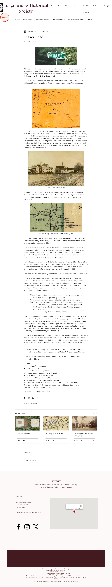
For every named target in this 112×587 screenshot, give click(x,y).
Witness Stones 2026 (24, 434)
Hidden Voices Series (59, 19)
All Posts (17, 19)
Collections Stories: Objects (76, 19)
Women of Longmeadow (42, 19)
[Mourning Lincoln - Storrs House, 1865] (84, 423)
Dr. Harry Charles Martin (54, 434)
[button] (59, 6)
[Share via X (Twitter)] (29, 398)
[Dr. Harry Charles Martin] (56, 423)
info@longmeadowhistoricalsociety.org (28, 512)
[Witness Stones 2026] (27, 423)
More (89, 19)
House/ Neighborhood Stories (41, 391)
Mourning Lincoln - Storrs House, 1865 (83, 435)
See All (95, 413)
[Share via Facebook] (24, 398)
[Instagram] (27, 526)
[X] (35, 526)
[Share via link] (37, 398)
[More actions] (87, 31)
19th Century (27, 391)
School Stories (27, 19)
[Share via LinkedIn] (33, 398)
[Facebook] (18, 526)
